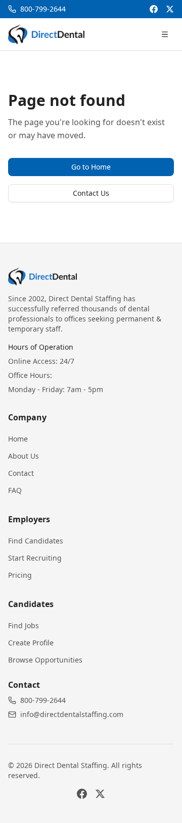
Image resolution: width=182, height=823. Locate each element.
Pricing (20, 575)
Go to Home (91, 167)
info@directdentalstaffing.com (71, 714)
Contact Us (91, 193)
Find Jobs (23, 625)
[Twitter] (170, 9)
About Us (23, 456)
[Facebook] (154, 9)
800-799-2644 (43, 700)
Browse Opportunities (45, 660)
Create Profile (31, 642)
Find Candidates (35, 540)
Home (18, 439)
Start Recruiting (35, 558)
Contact (21, 473)
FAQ (15, 490)
